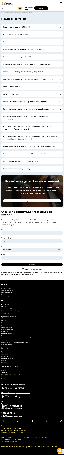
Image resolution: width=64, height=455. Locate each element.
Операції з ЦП (5, 297)
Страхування (5, 331)
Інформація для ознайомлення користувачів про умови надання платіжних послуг (29, 448)
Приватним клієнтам (8, 317)
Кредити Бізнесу (6, 288)
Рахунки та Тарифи (6, 304)
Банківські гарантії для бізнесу (10, 295)
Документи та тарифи (7, 376)
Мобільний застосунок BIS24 (9, 333)
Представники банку (7, 381)
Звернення (4, 372)
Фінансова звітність (7, 358)
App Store (20, 388)
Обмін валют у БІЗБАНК (8, 340)
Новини (3, 379)
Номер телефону (6, 238)
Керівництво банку (6, 356)
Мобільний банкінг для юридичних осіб (15, 393)
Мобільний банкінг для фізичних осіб (14, 385)
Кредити (3, 306)
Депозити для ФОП (6, 309)
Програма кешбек (6, 344)
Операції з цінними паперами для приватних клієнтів (16, 338)
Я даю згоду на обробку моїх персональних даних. (33, 270)
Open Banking (5, 335)
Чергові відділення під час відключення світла (18, 426)
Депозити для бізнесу (7, 290)
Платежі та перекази (7, 329)
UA (2, 401)
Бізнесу (4, 284)
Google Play (7, 388)
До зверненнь (32, 201)
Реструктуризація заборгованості (13, 430)
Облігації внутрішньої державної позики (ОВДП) (15, 342)
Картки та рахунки (6, 323)
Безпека (3, 370)
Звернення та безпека (13, 12)
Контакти (4, 362)
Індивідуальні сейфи (7, 327)
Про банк (4, 348)
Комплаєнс (4, 354)
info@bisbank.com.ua (11, 416)
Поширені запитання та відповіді (10, 374)
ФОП (3, 300)
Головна (3, 12)
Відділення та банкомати (8, 352)
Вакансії (3, 360)
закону (30, 274)
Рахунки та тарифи (6, 292)
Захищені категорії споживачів (12, 432)
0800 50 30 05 (8, 413)
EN (2, 403)
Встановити (41, 8)
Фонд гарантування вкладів (11, 428)
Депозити (4, 325)
